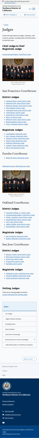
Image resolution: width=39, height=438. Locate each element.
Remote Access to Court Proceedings (16, 340)
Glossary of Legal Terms (9, 366)
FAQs (3, 375)
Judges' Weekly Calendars (13, 319)
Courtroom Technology (12, 334)
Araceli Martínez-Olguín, (18, 220)
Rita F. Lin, (13, 117)
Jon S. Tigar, (14, 222)
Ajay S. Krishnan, (17, 236)
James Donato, (15, 113)
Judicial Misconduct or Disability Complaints (19, 345)
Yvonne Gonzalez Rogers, (16, 54)
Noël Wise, (14, 264)
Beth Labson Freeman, (18, 257)
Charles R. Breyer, (18, 101)
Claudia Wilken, (17, 227)
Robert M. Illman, (17, 158)
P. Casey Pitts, (15, 262)
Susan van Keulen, (17, 278)
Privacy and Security (8, 401)
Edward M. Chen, (18, 103)
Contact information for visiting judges (14, 295)
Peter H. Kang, (16, 141)
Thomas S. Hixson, (17, 139)
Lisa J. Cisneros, (16, 136)
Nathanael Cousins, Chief (16, 166)
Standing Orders (10, 324)
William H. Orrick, (18, 120)
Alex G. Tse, (15, 148)
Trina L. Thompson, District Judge (17, 124)
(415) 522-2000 (9, 411)
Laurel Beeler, (16, 134)
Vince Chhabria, (15, 108)
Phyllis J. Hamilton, (19, 217)
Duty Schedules (10, 329)
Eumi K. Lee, (14, 259)
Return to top (28, 359)
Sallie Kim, (15, 143)
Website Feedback (8, 404)
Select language (11, 15)
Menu (30, 9)
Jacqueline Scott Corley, (18, 110)
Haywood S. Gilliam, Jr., (18, 213)
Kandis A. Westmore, (18, 239)
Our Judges (8, 314)
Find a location (30, 15)
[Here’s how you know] (19, 2)
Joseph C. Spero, (17, 146)
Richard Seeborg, (16, 122)
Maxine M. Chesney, (19, 106)
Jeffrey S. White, (18, 224)
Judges (6, 307)
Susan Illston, (17, 115)
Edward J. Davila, (18, 255)
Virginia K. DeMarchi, (18, 276)
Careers (4, 371)
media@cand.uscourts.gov (13, 415)
